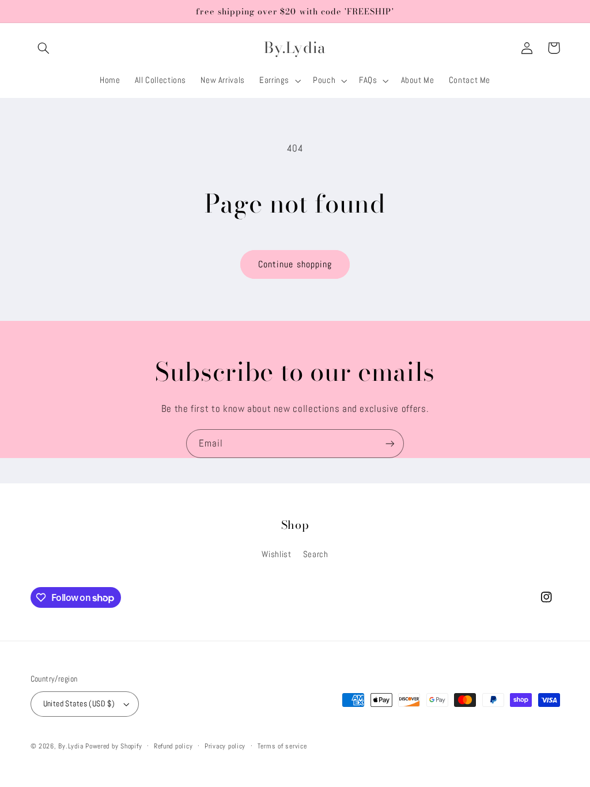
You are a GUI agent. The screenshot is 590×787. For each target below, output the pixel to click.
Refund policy (173, 746)
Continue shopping (295, 264)
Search (315, 554)
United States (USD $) (79, 704)
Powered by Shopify (113, 746)
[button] (44, 48)
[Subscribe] (390, 443)
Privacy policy (225, 746)
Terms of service (282, 746)
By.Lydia (70, 746)
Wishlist (276, 554)
